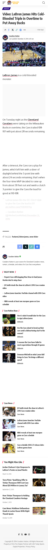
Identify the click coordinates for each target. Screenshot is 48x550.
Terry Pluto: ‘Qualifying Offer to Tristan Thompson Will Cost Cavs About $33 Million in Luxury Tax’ (15, 483)
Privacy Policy (30, 547)
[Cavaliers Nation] (13, 2)
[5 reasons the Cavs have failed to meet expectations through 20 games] (9, 346)
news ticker (34, 237)
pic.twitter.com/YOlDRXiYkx (19, 206)
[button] (5, 2)
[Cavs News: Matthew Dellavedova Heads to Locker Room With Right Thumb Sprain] (39, 511)
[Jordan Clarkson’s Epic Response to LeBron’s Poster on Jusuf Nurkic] (39, 470)
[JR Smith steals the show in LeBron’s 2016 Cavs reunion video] (9, 411)
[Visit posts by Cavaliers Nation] (5, 37)
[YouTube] (25, 534)
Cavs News (20, 414)
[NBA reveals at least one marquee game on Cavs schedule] (9, 436)
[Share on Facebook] (8, 30)
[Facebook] (19, 534)
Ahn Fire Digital (17, 544)
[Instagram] (29, 534)
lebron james (24, 237)
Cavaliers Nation (14, 36)
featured (15, 237)
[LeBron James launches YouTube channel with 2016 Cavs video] (9, 424)
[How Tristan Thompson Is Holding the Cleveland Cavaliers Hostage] (39, 498)
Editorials (20, 322)
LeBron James (10, 75)
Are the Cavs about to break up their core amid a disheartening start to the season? (31, 330)
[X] (22, 534)
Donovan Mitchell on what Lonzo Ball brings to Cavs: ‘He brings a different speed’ (30, 357)
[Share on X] (12, 30)
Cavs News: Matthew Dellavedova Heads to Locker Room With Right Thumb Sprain (16, 511)
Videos (6, 8)
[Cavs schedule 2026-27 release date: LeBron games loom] (9, 448)
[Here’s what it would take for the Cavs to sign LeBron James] (9, 319)
